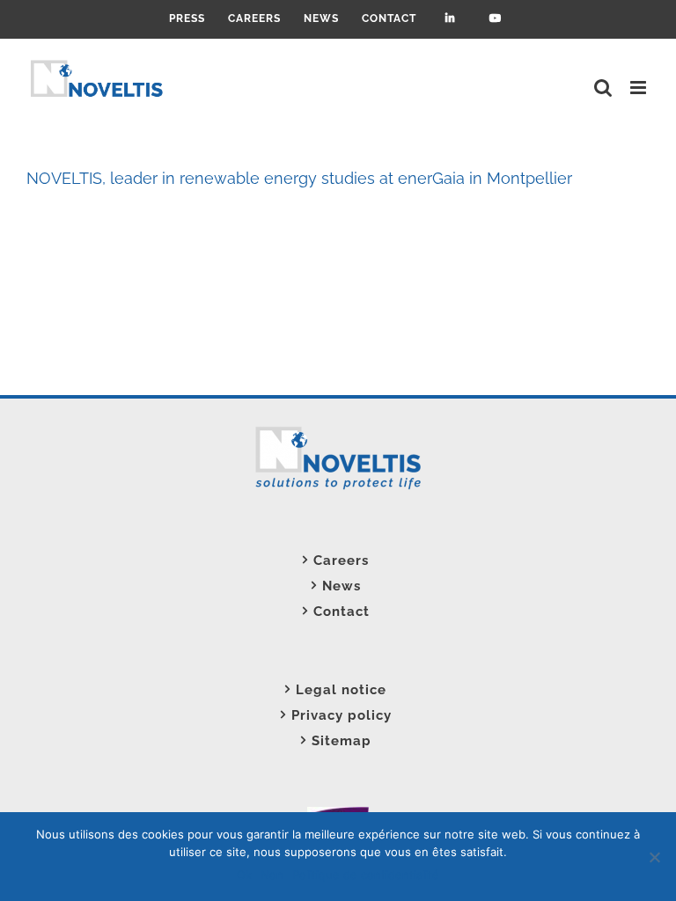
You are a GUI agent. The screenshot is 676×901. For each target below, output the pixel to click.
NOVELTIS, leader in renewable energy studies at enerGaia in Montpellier (299, 178)
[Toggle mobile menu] (640, 87)
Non (272, 875)
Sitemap (341, 741)
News (341, 586)
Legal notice (341, 690)
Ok (244, 875)
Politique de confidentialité (365, 875)
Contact (341, 611)
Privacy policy (341, 715)
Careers (341, 560)
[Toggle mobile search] (603, 87)
